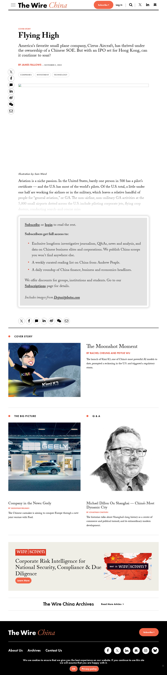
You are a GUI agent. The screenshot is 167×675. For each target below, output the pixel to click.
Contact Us (54, 650)
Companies (26, 74)
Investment (43, 74)
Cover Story (24, 29)
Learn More (23, 580)
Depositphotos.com (67, 298)
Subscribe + (103, 4)
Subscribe (32, 225)
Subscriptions (35, 286)
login (49, 225)
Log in (119, 5)
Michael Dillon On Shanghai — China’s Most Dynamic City (120, 506)
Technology (60, 74)
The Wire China (42, 5)
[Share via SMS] (11, 85)
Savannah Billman (20, 508)
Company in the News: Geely (29, 504)
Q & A (96, 416)
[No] (163, 665)
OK (74, 668)
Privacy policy (89, 668)
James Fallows (31, 64)
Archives (34, 650)
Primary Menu (13, 5)
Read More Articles (111, 604)
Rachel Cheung (100, 353)
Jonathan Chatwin (98, 512)
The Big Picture (25, 416)
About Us (15, 650)
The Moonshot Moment (111, 347)
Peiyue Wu (123, 353)
